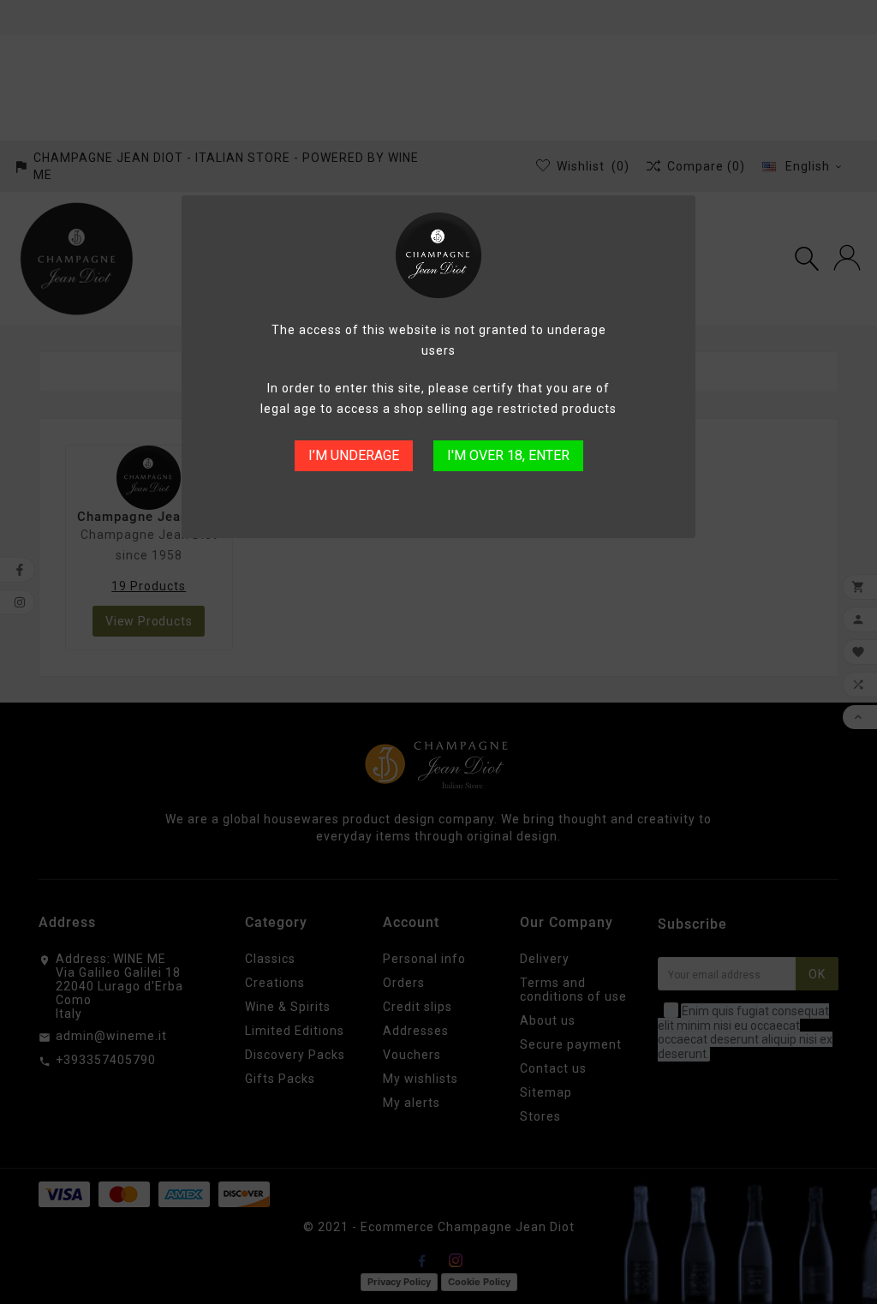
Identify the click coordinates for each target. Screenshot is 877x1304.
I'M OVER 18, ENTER (508, 455)
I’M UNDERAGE (353, 455)
